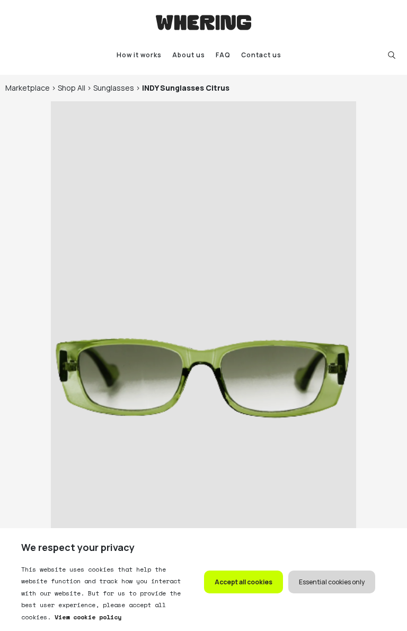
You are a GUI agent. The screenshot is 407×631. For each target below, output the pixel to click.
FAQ (223, 54)
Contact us (261, 54)
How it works (139, 54)
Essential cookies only (332, 581)
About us (188, 54)
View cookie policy (86, 616)
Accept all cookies (243, 581)
